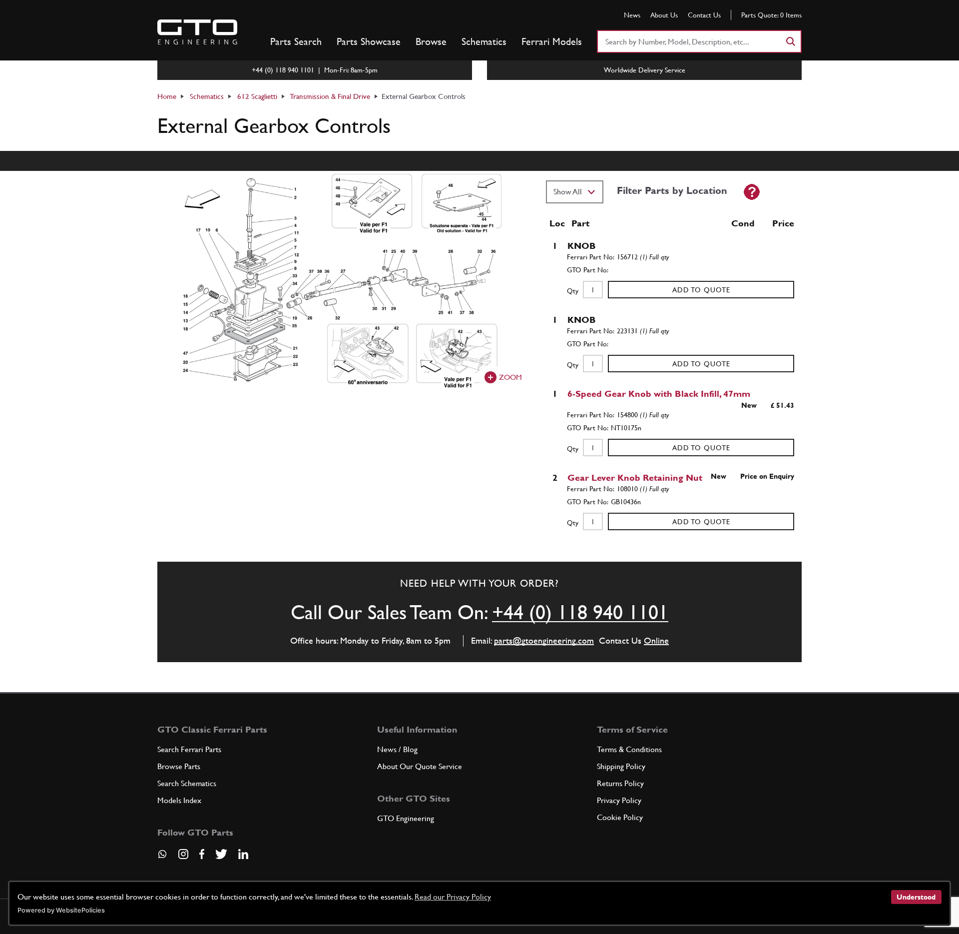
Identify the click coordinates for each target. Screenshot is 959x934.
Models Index (179, 800)
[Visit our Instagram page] (183, 854)
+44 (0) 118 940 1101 (580, 612)
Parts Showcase (369, 41)
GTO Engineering (405, 818)
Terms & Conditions (629, 749)
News (632, 15)
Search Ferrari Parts (189, 749)
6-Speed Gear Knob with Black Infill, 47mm (658, 393)
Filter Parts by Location (672, 190)
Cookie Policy (620, 817)
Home (166, 96)
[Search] (790, 41)
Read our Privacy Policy (453, 897)
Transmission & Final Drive (330, 96)
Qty (572, 290)
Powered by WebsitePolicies (61, 910)
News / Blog (397, 749)
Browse (431, 41)
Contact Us (704, 15)
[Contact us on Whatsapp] (162, 857)
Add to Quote (701, 290)
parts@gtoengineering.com (544, 640)
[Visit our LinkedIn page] (243, 854)
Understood (916, 897)
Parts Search (296, 41)
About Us (664, 15)
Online (656, 640)
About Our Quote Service (419, 766)
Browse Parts (178, 766)
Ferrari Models (551, 41)
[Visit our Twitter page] (221, 854)
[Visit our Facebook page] (201, 854)
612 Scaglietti (257, 96)
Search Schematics (186, 783)
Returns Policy (620, 783)
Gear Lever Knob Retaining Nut (634, 477)
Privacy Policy (619, 800)
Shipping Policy (621, 766)
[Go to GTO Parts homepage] (197, 32)
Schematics (484, 41)
